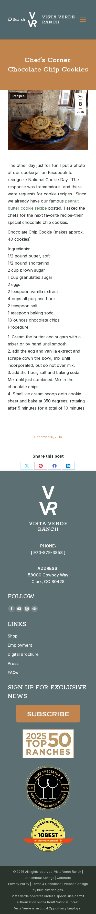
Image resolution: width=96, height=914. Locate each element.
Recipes (19, 96)
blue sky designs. (50, 890)
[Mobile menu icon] (82, 19)
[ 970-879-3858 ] (48, 552)
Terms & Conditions (46, 884)
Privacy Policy (18, 884)
